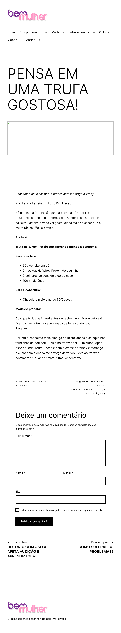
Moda (55, 32)
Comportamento (30, 32)
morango (100, 389)
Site (18, 491)
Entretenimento (79, 32)
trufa (95, 393)
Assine (30, 40)
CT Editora (26, 385)
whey (103, 393)
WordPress (59, 618)
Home (11, 32)
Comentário (23, 435)
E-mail (68, 472)
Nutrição (101, 385)
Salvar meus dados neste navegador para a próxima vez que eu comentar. (62, 510)
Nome (20, 472)
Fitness (101, 381)
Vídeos (12, 40)
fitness (90, 389)
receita (88, 393)
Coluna (104, 32)
